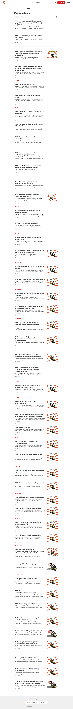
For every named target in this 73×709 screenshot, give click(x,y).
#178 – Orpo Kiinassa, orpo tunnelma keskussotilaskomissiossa (27, 195)
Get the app (43, 702)
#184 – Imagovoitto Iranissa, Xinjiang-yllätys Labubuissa (29, 112)
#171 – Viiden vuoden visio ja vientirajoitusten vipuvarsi (29, 294)
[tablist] (19, 17)
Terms (39, 699)
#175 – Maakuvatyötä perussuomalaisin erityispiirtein (28, 238)
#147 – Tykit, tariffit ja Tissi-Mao (25, 658)
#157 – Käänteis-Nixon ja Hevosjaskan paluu (29, 497)
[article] (36, 26)
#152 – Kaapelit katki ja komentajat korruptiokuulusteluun (26, 579)
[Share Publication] (55, 2)
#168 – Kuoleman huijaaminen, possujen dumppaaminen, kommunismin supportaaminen (28, 338)
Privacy (35, 699)
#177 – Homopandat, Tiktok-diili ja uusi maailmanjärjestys (27, 211)
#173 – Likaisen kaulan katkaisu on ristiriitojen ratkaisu (30, 267)
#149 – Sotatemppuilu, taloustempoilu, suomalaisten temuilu (27, 619)
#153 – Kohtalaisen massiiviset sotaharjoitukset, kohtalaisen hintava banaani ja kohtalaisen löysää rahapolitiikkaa (30, 551)
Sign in (68, 2)
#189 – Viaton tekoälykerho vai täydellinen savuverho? (29, 36)
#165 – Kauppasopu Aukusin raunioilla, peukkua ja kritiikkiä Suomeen (27, 386)
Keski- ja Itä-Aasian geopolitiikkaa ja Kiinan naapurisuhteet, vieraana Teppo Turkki (29, 682)
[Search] (52, 2)
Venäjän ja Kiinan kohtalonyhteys (26, 564)
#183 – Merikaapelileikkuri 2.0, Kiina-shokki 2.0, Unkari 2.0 (29, 125)
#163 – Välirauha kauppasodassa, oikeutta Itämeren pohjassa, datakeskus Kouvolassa (29, 415)
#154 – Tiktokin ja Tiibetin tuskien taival (28, 535)
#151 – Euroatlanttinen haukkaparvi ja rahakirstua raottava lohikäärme (27, 592)
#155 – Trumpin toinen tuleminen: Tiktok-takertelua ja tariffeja (28, 523)
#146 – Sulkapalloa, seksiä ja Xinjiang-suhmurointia (27, 669)
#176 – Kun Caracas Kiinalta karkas (26, 223)
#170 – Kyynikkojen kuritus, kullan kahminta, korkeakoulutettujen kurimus (29, 307)
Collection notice (45, 699)
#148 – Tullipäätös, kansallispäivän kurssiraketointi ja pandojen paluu (26, 642)
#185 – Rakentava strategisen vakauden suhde (28, 96)
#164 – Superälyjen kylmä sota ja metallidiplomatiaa (25, 402)
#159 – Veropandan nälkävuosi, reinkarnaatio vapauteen (29, 471)
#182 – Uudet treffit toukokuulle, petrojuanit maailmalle (29, 138)
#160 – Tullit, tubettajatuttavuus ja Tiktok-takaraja (28, 455)
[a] (52, 566)
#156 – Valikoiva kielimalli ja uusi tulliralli (28, 508)
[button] (29, 7)
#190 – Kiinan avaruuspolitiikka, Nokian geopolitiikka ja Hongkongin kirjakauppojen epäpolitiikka (29, 23)
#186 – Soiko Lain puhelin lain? (25, 84)
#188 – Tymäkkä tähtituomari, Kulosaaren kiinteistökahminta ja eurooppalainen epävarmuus (28, 53)
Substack (29, 706)
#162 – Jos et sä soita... (22, 427)
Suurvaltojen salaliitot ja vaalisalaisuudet (28, 631)
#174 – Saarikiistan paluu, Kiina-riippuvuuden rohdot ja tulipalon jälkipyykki (29, 251)
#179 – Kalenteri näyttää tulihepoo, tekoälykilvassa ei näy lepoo (26, 182)
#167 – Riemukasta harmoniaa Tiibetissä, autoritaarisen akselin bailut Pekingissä (28, 355)
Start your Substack (33, 702)
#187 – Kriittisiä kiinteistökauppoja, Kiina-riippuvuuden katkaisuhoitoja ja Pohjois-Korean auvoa (28, 68)
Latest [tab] (17, 17)
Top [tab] (21, 17)
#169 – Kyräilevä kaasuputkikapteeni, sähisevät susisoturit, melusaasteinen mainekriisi (27, 324)
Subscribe (61, 2)
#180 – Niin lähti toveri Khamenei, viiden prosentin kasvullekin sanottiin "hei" (28, 166)
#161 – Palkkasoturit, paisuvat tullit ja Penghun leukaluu (27, 442)
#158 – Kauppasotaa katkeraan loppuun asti (29, 483)
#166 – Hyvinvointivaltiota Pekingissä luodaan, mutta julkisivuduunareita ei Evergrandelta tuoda (27, 369)
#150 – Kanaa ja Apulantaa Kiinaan (26, 604)
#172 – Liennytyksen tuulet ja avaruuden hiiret (30, 279)
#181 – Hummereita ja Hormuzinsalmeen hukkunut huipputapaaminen (28, 154)
